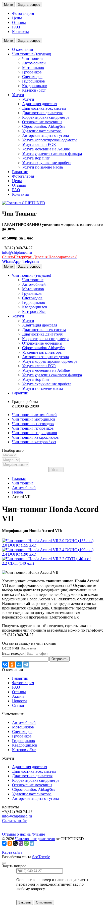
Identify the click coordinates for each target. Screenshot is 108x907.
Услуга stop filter (35, 158)
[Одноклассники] (12, 665)
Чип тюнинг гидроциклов (34, 433)
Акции (18, 696)
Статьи (18, 705)
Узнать (56, 470)
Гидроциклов (33, 81)
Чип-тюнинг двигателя (35, 839)
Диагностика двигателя (42, 113)
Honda (17, 492)
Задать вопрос (29, 5)
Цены (17, 18)
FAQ (16, 27)
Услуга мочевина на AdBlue (46, 149)
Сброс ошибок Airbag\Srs (43, 126)
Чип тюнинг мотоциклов (33, 419)
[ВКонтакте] (5, 665)
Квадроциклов (34, 86)
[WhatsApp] (26, 843)
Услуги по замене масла (42, 167)
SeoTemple (41, 857)
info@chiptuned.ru (17, 252)
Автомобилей (34, 63)
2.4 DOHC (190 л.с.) (19, 554)
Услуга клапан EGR (39, 144)
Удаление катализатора (42, 131)
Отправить (59, 659)
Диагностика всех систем (44, 108)
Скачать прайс (14, 820)
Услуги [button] (18, 95)
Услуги (28, 99)
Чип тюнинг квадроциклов (35, 437)
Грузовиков (32, 72)
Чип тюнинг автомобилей (34, 415)
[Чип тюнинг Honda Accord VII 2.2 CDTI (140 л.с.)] (46, 559)
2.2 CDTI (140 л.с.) (18, 563)
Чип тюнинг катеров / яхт (34, 442)
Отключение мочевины (42, 122)
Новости (19, 701)
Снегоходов (32, 76)
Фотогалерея (23, 13)
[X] (15, 843)
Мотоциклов (33, 67)
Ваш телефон (13, 653)
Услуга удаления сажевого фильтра (52, 153)
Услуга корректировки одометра (49, 140)
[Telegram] (26, 665)
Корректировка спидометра (45, 117)
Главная (19, 478)
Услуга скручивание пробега (46, 162)
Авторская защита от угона (45, 135)
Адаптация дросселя (39, 104)
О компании (22, 49)
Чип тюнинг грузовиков (33, 428)
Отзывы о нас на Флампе (23, 834)
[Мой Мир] (19, 665)
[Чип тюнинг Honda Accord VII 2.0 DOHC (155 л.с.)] (47, 541)
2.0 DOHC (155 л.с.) (19, 545)
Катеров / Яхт (34, 90)
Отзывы (19, 22)
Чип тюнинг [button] (31, 54)
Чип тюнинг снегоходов (33, 424)
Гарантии (20, 172)
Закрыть (24, 902)
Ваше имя (10, 648)
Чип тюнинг (32, 58)
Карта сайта (12, 852)
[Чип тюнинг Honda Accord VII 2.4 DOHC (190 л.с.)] (47, 550)
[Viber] (21, 843)
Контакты (20, 31)
